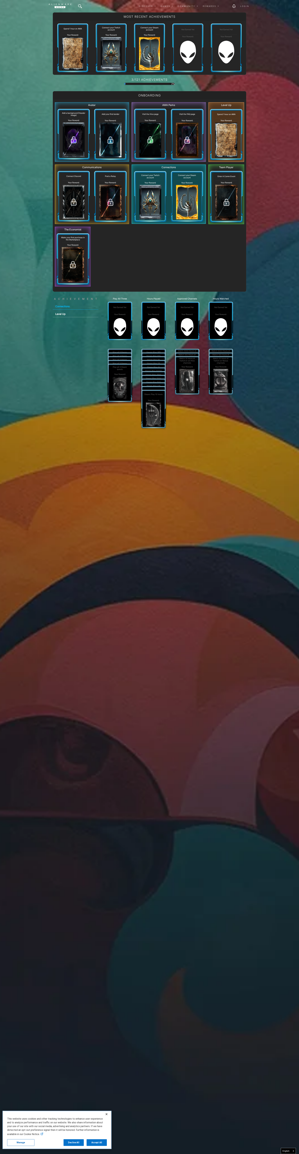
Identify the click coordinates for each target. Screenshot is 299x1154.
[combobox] (288, 1151)
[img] (80, 6)
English (286, 1151)
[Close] (106, 1114)
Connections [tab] (62, 306)
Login (244, 6)
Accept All (96, 1142)
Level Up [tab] (60, 313)
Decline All (73, 1142)
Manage (21, 1142)
